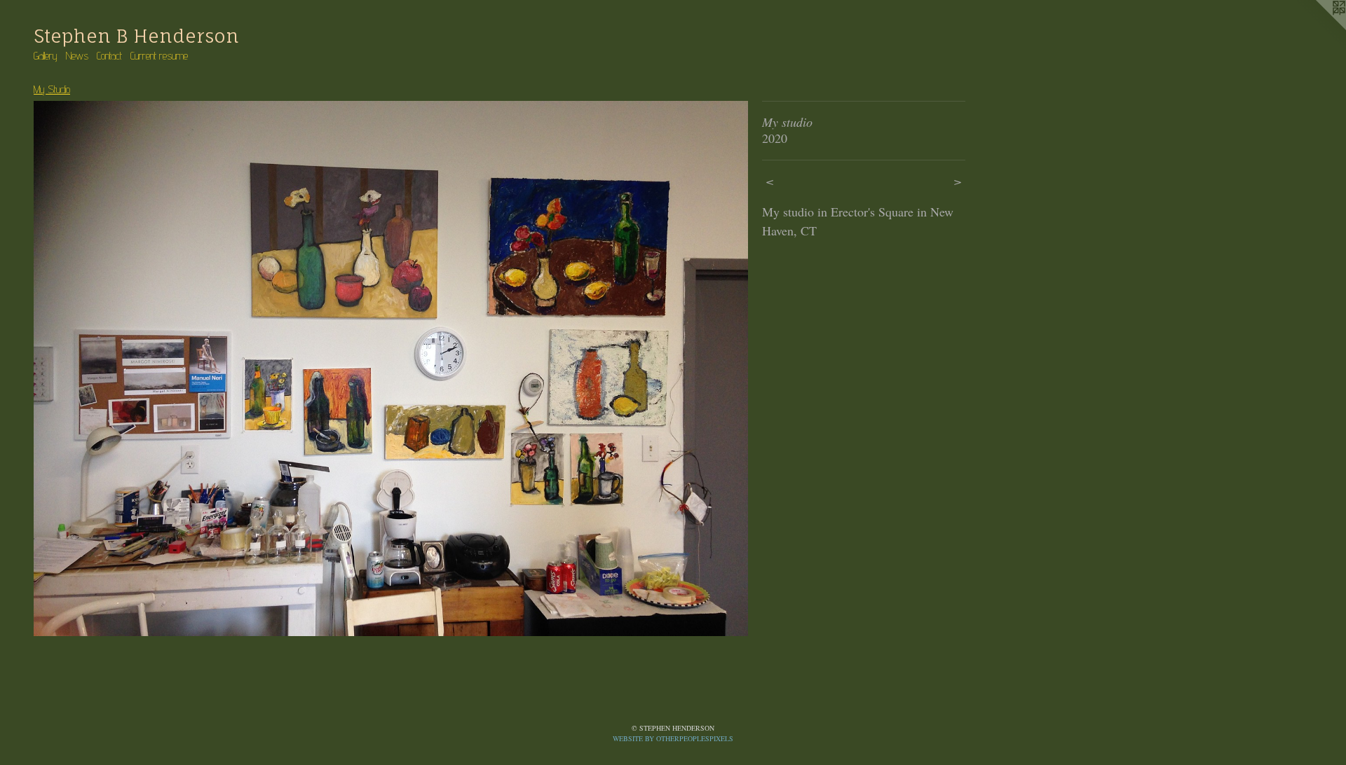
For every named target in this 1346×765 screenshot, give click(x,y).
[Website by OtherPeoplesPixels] (1318, 28)
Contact (109, 55)
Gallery (45, 55)
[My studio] (391, 369)
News (77, 55)
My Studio (52, 89)
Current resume (159, 55)
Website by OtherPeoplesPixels (673, 738)
